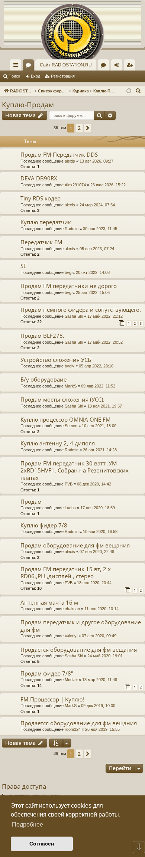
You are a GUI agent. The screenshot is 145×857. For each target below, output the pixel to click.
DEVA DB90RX (38, 178)
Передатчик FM (41, 242)
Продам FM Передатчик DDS (59, 154)
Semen (71, 425)
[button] (87, 128)
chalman (72, 608)
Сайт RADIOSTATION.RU (66, 65)
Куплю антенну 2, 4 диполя (57, 443)
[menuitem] (129, 65)
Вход (35, 76)
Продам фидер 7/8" (46, 673)
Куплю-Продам (28, 104)
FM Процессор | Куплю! (52, 699)
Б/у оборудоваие (43, 379)
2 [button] (79, 127)
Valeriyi (71, 636)
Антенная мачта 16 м (49, 602)
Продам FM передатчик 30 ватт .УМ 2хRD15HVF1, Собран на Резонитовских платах (74, 470)
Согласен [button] (41, 844)
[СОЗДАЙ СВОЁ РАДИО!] (72, 22)
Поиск (14, 76)
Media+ (71, 679)
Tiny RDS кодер (40, 198)
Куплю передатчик (45, 222)
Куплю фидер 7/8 (43, 525)
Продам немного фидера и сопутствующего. (80, 309)
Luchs (70, 508)
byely (69, 366)
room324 (73, 729)
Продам (31, 501)
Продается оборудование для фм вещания (78, 649)
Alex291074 (75, 185)
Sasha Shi (74, 316)
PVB (68, 484)
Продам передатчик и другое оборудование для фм (80, 625)
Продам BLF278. (42, 335)
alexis (70, 161)
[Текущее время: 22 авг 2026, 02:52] (128, 91)
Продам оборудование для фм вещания (75, 545)
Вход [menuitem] (118, 66)
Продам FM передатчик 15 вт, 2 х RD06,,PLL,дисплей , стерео (65, 572)
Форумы (30, 66)
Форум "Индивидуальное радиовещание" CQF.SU (105, 66)
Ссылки (17, 66)
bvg (68, 272)
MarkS (71, 386)
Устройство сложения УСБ (55, 359)
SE (23, 265)
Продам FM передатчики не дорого (68, 286)
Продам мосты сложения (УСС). (62, 399)
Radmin (71, 228)
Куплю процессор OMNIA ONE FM (65, 419)
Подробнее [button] (27, 824)
